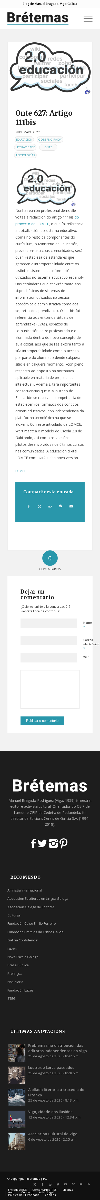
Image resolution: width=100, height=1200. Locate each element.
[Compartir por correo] (71, 506)
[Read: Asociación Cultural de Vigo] (16, 1141)
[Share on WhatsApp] (50, 506)
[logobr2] (41, 18)
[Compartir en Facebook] (29, 506)
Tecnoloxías (25, 155)
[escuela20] (50, 69)
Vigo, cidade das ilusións (50, 1111)
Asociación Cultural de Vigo (52, 1133)
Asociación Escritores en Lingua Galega (37, 898)
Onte (48, 147)
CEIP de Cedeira (43, 812)
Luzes (12, 948)
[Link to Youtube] (65, 1184)
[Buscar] (73, 18)
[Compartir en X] (39, 506)
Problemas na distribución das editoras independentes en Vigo (57, 1048)
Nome (87, 625)
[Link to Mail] (81, 1184)
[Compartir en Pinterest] (61, 506)
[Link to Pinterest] (58, 1184)
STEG (11, 998)
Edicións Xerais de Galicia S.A (53, 818)
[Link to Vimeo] (73, 1184)
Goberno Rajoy (50, 139)
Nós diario (15, 981)
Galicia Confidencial (22, 940)
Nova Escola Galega (22, 956)
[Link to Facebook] (42, 1184)
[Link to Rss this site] (89, 1184)
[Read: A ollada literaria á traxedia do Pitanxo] (16, 1097)
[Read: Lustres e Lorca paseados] (16, 1075)
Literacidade (25, 147)
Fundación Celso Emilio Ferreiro (31, 923)
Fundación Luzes (20, 990)
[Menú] (85, 18)
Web (86, 657)
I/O (45, 1178)
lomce (20, 471)
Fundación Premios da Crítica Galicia (35, 932)
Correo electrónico (91, 644)
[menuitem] (73, 18)
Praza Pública (18, 965)
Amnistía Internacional (24, 890)
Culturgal (14, 915)
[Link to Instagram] (50, 1184)
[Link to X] (35, 1184)
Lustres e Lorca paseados (51, 1067)
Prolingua (14, 973)
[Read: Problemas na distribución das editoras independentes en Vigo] (16, 1052)
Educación (24, 139)
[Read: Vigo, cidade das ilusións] (16, 1119)
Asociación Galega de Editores (31, 907)
